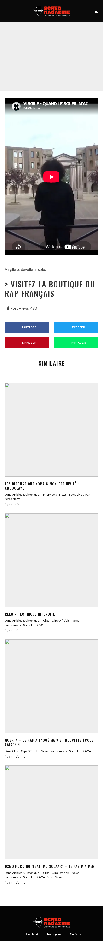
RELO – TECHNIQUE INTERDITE (30, 614)
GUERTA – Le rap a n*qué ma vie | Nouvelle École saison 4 (49, 742)
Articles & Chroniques (26, 494)
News (45, 50)
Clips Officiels (30, 50)
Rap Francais (59, 50)
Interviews (50, 494)
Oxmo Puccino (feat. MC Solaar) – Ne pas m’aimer (50, 866)
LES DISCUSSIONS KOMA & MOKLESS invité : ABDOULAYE (42, 485)
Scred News (12, 499)
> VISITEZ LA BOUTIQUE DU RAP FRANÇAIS (50, 288)
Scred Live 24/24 (80, 50)
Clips (15, 50)
